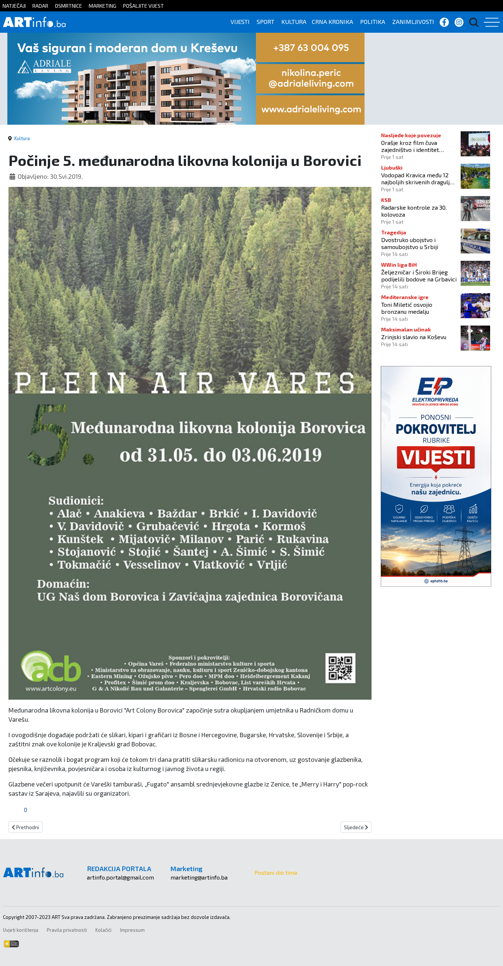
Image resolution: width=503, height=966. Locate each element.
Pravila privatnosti (67, 930)
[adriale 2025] (186, 77)
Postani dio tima (275, 872)
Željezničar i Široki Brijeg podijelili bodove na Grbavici (419, 276)
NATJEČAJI (14, 6)
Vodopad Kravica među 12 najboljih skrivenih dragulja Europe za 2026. (417, 178)
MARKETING (102, 6)
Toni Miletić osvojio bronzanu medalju (406, 308)
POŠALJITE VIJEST (143, 6)
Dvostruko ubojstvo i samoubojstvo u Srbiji (409, 243)
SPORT (265, 21)
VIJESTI (240, 21)
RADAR (40, 6)
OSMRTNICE (68, 6)
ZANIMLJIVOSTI (413, 21)
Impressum (132, 930)
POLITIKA (372, 21)
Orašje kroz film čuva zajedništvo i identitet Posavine (410, 146)
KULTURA (293, 21)
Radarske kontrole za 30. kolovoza (414, 211)
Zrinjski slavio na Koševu (413, 336)
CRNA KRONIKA (332, 21)
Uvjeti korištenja (20, 930)
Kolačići (103, 930)
